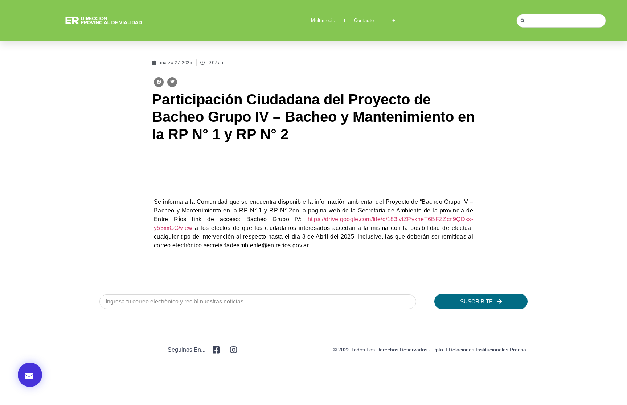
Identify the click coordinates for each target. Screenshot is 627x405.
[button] (159, 82)
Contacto (364, 20)
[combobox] (561, 21)
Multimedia (323, 20)
